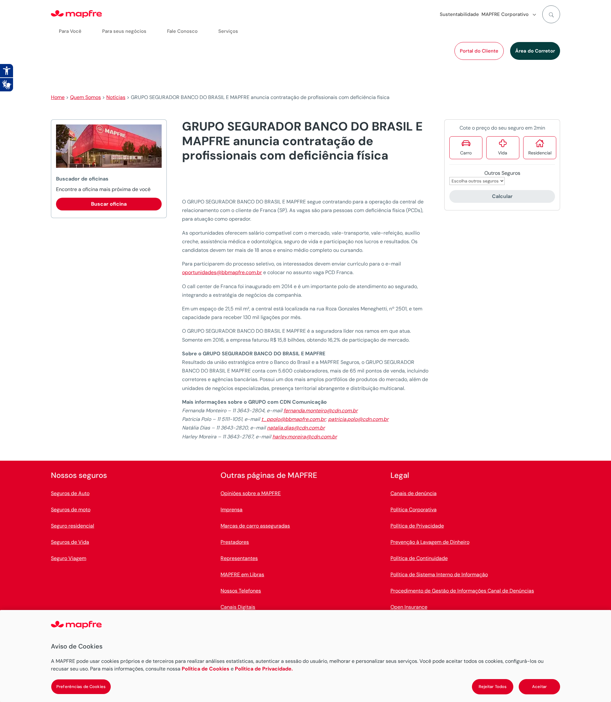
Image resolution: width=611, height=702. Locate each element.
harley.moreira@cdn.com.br (304, 436)
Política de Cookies (205, 668)
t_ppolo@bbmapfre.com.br (293, 419)
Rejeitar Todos (493, 686)
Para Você (70, 31)
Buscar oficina (109, 204)
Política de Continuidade (419, 558)
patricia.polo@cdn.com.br (358, 419)
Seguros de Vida (70, 542)
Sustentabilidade (459, 14)
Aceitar (539, 686)
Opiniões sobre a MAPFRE (251, 493)
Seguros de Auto (70, 493)
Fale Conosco (182, 31)
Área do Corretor (535, 51)
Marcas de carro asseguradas (255, 525)
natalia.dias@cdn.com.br (296, 427)
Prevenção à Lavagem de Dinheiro (429, 542)
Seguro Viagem (68, 558)
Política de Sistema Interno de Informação (439, 574)
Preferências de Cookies (81, 686)
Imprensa (231, 509)
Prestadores (235, 542)
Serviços (228, 31)
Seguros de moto (70, 509)
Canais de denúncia (413, 493)
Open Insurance (408, 607)
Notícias (115, 97)
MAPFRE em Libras (242, 574)
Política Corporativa (413, 509)
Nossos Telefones (241, 590)
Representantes (239, 558)
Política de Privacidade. (264, 668)
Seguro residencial (72, 525)
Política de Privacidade (417, 525)
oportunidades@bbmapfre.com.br (222, 272)
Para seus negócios (124, 31)
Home (58, 97)
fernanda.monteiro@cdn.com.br (321, 410)
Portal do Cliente (479, 51)
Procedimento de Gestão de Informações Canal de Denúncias (462, 590)
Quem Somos (85, 97)
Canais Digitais (238, 607)
